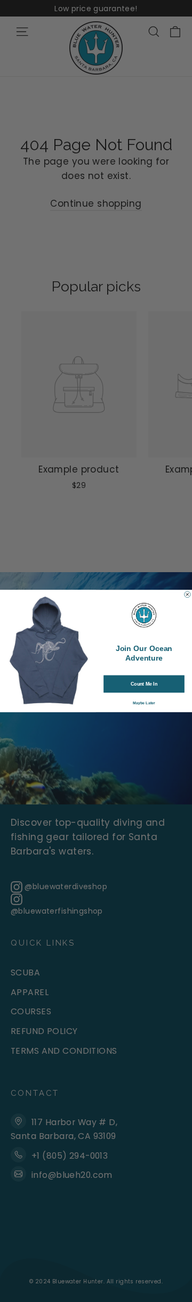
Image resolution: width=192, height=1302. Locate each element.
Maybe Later (144, 703)
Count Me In (144, 684)
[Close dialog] (188, 594)
